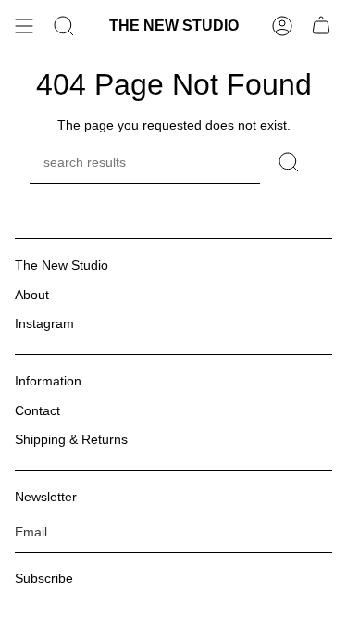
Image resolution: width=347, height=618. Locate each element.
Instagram (44, 323)
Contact (37, 410)
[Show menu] (24, 26)
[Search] (63, 26)
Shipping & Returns (71, 439)
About (32, 294)
